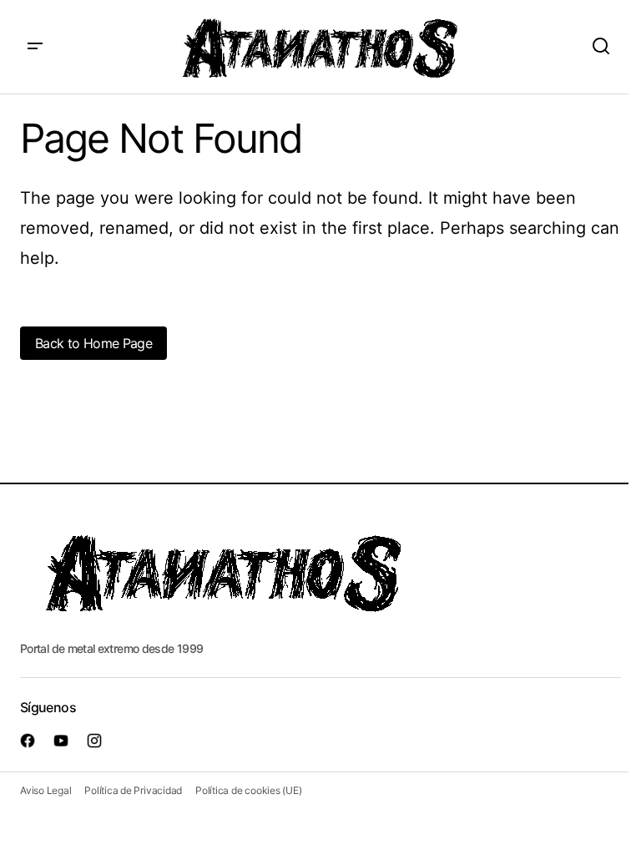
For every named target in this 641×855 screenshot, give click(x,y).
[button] (35, 47)
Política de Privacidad (133, 790)
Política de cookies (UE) (248, 790)
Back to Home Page (93, 343)
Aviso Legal (45, 790)
